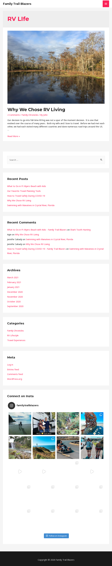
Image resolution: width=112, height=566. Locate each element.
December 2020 (15, 291)
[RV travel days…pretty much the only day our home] (44, 471)
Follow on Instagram (58, 535)
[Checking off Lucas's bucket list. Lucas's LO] (68, 447)
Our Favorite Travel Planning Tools (24, 190)
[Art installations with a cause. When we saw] (44, 495)
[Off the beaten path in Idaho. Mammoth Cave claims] (68, 520)
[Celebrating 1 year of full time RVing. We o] (44, 423)
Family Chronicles (30, 114)
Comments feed (15, 374)
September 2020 (15, 306)
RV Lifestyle (13, 335)
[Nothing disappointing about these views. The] (44, 447)
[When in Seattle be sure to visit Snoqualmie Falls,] (20, 447)
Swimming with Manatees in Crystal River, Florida (30, 205)
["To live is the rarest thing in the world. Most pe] (20, 520)
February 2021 (14, 282)
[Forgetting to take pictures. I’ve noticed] (68, 471)
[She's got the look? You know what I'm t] (92, 447)
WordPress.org (14, 378)
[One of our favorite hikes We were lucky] (92, 520)
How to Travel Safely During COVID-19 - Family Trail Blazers (36, 248)
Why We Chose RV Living (36, 109)
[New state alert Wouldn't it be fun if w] (92, 495)
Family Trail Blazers (17, 4)
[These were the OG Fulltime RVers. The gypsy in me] (20, 495)
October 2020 (14, 301)
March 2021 (13, 277)
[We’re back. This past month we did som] (20, 423)
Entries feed (13, 369)
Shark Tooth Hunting (80, 229)
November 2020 (15, 296)
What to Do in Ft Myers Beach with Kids (26, 186)
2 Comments (13, 114)
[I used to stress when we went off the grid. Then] (20, 471)
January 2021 (13, 287)
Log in (10, 364)
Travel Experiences (16, 340)
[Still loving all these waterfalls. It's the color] (44, 520)
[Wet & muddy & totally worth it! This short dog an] (68, 423)
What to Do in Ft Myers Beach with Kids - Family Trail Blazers (37, 229)
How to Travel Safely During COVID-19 (26, 195)
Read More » (13, 136)
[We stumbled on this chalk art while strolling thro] (68, 495)
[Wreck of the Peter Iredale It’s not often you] (92, 423)
